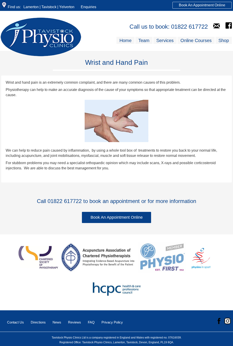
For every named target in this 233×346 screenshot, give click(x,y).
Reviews (74, 322)
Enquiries (88, 7)
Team (143, 40)
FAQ (91, 322)
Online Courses (196, 40)
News (57, 322)
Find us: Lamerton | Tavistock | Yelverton (40, 7)
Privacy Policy (112, 322)
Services (165, 40)
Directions (38, 322)
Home (125, 40)
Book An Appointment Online (202, 5)
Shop (223, 40)
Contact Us (15, 322)
